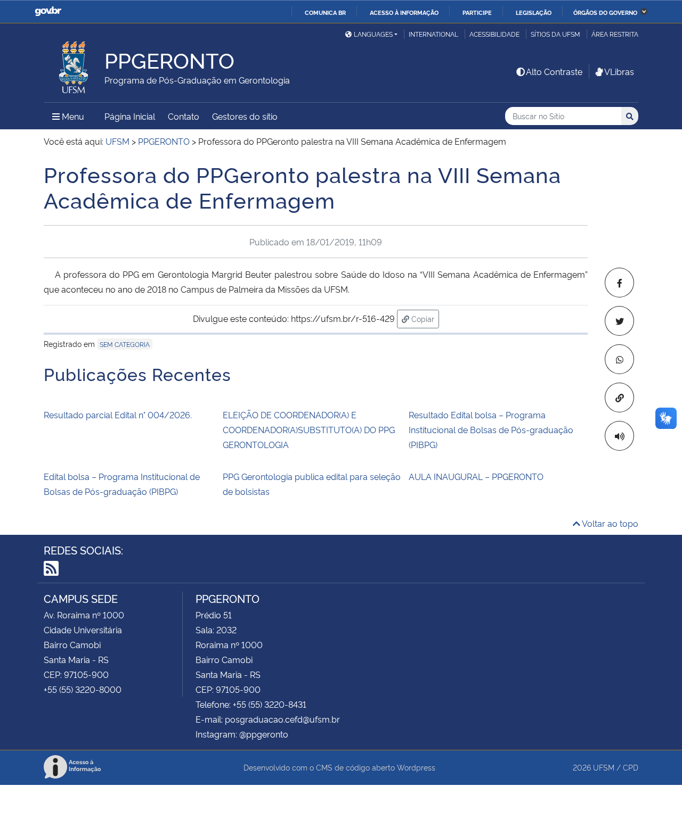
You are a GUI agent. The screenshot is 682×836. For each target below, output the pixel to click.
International (433, 33)
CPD (630, 767)
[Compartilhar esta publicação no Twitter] (619, 321)
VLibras (619, 71)
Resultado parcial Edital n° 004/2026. (118, 414)
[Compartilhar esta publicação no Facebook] (619, 282)
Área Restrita (614, 33)
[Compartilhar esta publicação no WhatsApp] (619, 359)
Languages (373, 33)
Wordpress (416, 767)
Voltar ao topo (609, 523)
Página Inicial (129, 116)
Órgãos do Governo (605, 12)
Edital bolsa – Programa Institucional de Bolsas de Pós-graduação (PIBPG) (122, 483)
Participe (477, 12)
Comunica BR (325, 12)
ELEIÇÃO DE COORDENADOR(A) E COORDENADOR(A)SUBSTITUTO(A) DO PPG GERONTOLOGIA (309, 429)
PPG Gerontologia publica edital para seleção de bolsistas (312, 483)
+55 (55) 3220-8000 (82, 689)
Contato (183, 116)
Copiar (424, 318)
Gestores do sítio (245, 116)
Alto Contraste (554, 71)
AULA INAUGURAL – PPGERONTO (476, 476)
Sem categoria (125, 344)
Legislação (533, 12)
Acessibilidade (494, 33)
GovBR (48, 11)
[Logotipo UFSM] (74, 64)
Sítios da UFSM (555, 33)
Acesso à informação (404, 12)
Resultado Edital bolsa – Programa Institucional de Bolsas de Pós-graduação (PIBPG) (491, 429)
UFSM (603, 767)
